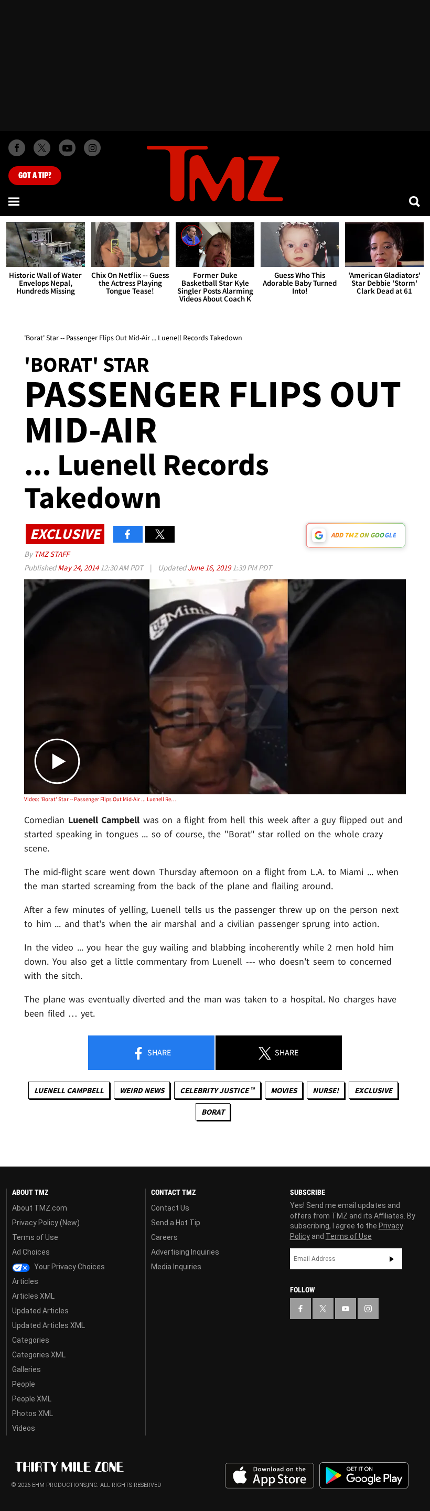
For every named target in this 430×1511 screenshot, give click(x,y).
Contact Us (170, 1208)
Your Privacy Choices (69, 1266)
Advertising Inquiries (185, 1252)
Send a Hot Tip (175, 1222)
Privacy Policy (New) (46, 1222)
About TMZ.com (39, 1208)
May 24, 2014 (79, 568)
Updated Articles (40, 1311)
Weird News (142, 1090)
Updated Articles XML (48, 1325)
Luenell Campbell (69, 1090)
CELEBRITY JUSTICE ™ (217, 1090)
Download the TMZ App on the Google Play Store (363, 1475)
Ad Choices (31, 1252)
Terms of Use (35, 1237)
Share (158, 1052)
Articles (25, 1281)
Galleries (26, 1369)
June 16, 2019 (210, 568)
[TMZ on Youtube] (67, 147)
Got (34, 175)
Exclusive (373, 1090)
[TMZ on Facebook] (16, 147)
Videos (23, 1428)
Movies (284, 1090)
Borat (212, 1112)
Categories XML (39, 1355)
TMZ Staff (51, 554)
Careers (164, 1237)
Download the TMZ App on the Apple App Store (269, 1476)
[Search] (415, 201)
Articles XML (33, 1296)
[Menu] (14, 201)
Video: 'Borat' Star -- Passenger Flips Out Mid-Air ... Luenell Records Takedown (100, 799)
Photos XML (32, 1413)
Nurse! (326, 1090)
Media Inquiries (176, 1266)
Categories (30, 1340)
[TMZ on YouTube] (345, 1308)
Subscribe (391, 1258)
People (23, 1384)
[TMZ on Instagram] (92, 147)
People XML (31, 1399)
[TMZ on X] (42, 147)
